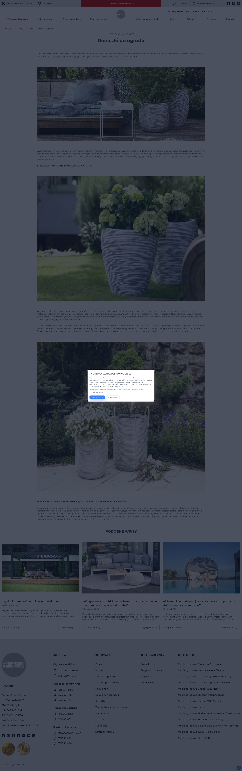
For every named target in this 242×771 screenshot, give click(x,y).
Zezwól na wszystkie (97, 397)
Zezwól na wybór (112, 397)
